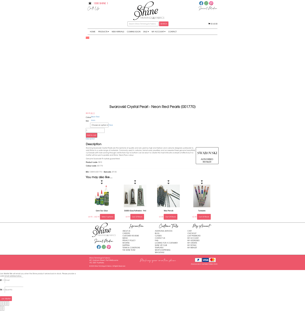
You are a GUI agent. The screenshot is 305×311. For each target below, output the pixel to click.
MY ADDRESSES (193, 240)
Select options (107, 217)
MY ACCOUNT (158, 31)
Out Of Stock (137, 217)
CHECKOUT (191, 233)
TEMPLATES (159, 248)
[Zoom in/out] (1, 303)
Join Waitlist (6, 299)
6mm (93, 120)
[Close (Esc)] (8, 303)
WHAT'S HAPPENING (162, 250)
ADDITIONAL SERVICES (163, 231)
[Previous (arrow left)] (1, 308)
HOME (92, 31)
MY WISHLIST (192, 248)
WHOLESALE (159, 252)
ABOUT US (126, 231)
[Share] (6, 303)
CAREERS (126, 233)
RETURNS (125, 243)
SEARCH (163, 24)
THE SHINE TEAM (128, 250)
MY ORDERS (192, 243)
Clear (110, 125)
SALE (145, 31)
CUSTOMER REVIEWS (130, 236)
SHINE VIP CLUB (161, 245)
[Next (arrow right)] (3, 308)
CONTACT (172, 31)
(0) (213, 24)
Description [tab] (90, 139)
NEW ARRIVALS (118, 31)
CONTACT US (160, 238)
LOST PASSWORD (194, 236)
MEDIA (125, 238)
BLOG (157, 233)
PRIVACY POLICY (128, 240)
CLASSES (158, 236)
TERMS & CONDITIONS (131, 248)
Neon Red (95, 117)
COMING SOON (133, 31)
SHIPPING (126, 245)
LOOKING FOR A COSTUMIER (166, 243)
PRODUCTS (103, 31)
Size (87, 124)
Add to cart (91, 135)
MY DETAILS (191, 245)
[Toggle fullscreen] (3, 303)
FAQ (156, 240)
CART (189, 231)
